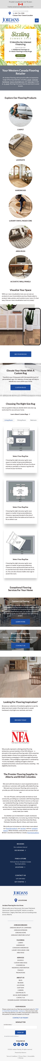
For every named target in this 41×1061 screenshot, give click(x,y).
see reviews (19, 850)
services (23, 828)
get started (19, 882)
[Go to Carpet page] (20, 117)
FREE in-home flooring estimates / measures (20, 1010)
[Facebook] (14, 1044)
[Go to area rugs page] (20, 238)
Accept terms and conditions (11, 1036)
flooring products (11, 828)
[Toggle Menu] (37, 20)
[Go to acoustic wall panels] (20, 269)
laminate (35, 80)
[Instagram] (18, 1044)
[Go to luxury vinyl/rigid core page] (20, 208)
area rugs (31, 82)
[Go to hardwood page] (20, 177)
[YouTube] (26, 1044)
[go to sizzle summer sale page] (20, 44)
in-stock (6, 84)
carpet (29, 80)
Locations (19, 867)
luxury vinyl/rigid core (17, 82)
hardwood (5, 82)
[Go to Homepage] (20, 893)
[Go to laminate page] (20, 147)
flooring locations (33, 832)
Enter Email (8, 1024)
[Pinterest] (22, 1044)
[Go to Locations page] (20, 900)
